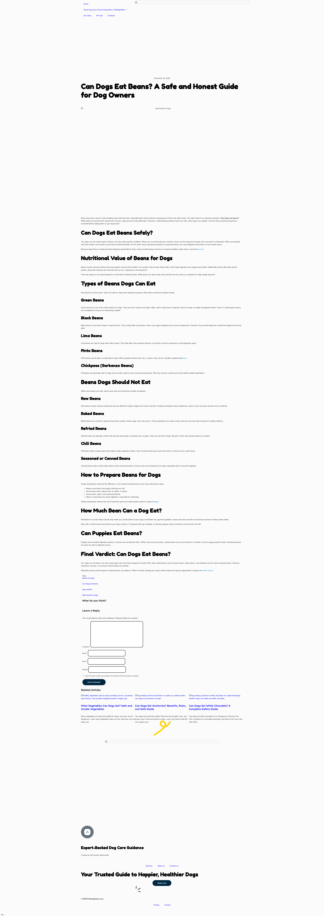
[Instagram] (84, 819)
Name (84, 653)
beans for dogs (88, 578)
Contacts (111, 16)
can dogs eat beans (90, 584)
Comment (86, 647)
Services (149, 866)
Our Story (87, 16)
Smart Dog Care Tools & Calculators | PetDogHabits (104, 10)
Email (84, 661)
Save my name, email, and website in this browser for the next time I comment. (112, 676)
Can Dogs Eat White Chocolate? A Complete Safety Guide (209, 707)
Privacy (156, 905)
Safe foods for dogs (90, 595)
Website (85, 670)
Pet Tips (99, 16)
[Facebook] (91, 819)
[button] (81, 103)
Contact (167, 905)
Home (86, 4)
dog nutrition (87, 589)
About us (161, 866)
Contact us (174, 866)
